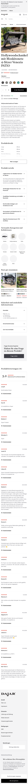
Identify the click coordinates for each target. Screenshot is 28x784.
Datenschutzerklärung (8, 769)
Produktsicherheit (5, 736)
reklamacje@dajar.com (11, 318)
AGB (2, 729)
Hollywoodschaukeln (21, 24)
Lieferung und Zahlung (7, 714)
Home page (4, 24)
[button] (14, 174)
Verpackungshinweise (7, 721)
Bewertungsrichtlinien (7, 732)
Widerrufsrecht (5, 717)
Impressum (4, 706)
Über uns (3, 703)
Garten (11, 24)
